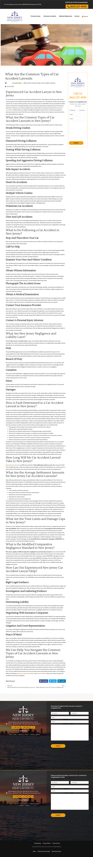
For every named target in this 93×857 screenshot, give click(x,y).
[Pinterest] (24, 727)
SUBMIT (76, 143)
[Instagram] (13, 727)
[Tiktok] (21, 727)
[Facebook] (16, 727)
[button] (43, 681)
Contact (76, 16)
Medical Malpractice (65, 16)
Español (86, 16)
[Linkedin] (27, 727)
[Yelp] (33, 727)
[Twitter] (19, 727)
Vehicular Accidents (49, 16)
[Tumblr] (30, 727)
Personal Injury (35, 16)
